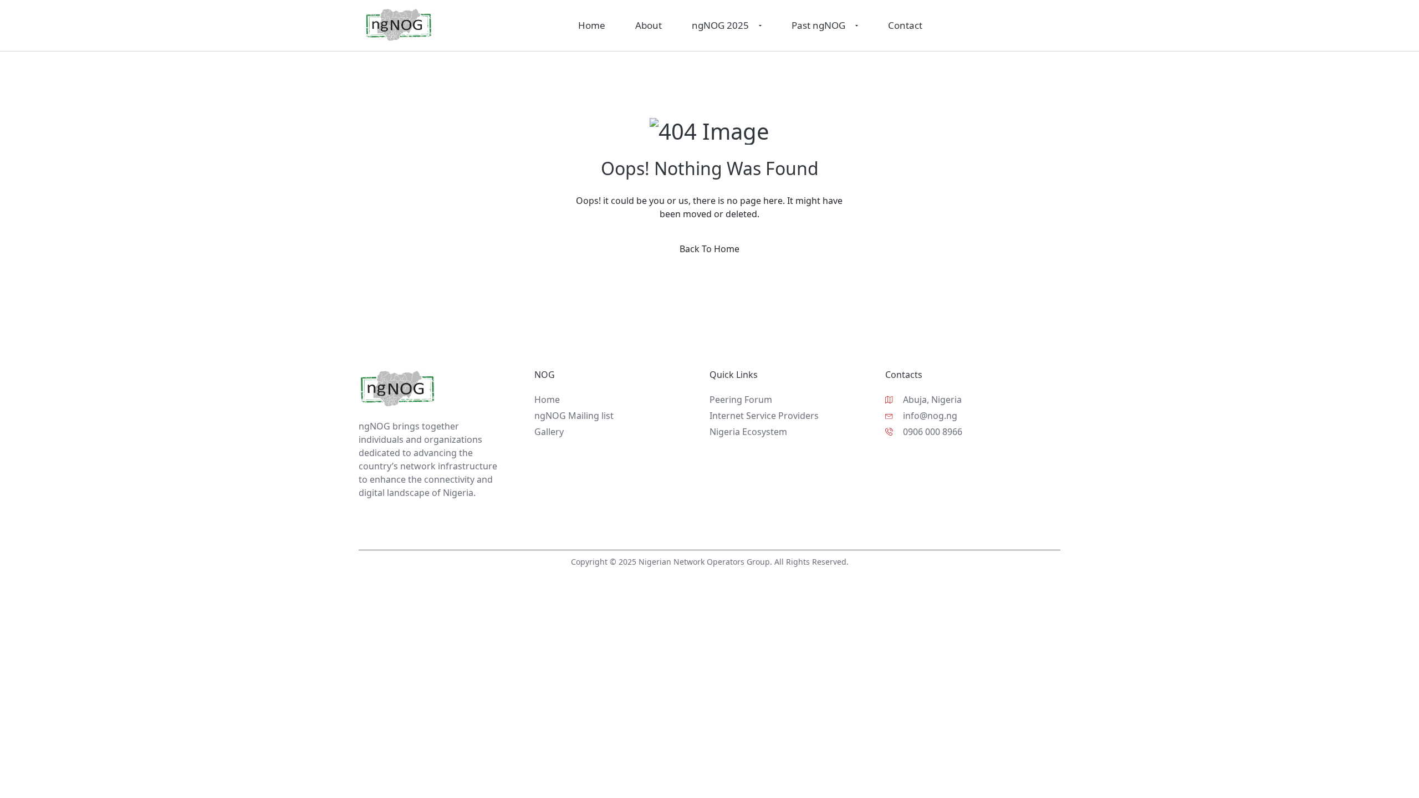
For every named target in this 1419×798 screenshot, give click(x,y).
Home (591, 25)
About (648, 25)
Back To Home (709, 249)
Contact (905, 25)
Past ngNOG (818, 25)
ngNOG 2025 (720, 25)
